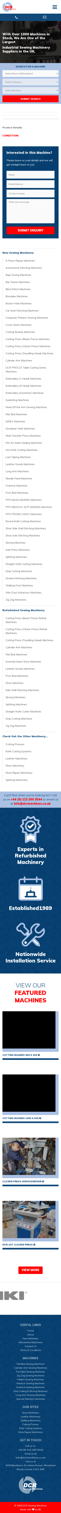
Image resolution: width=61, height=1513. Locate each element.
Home (30, 1330)
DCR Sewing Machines (35, 1505)
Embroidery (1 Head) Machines (23, 378)
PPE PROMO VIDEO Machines (24, 514)
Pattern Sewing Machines (30, 1379)
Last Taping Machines (18, 457)
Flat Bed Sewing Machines (31, 1363)
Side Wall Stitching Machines (22, 690)
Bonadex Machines (17, 296)
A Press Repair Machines (20, 260)
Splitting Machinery (17, 779)
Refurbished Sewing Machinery (23, 610)
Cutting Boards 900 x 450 (20, 1055)
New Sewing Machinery (18, 252)
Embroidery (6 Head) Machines (23, 385)
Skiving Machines (16, 542)
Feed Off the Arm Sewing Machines (26, 407)
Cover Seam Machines (19, 324)
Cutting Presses (15, 744)
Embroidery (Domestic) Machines (25, 392)
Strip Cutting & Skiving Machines (30, 1391)
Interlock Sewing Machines (31, 1383)
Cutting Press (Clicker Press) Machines (28, 346)
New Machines (30, 1338)
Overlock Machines (16, 485)
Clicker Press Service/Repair (22, 1181)
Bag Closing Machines (18, 274)
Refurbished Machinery (31, 1342)
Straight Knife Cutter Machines (23, 711)
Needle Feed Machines (19, 478)
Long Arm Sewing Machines (30, 1395)
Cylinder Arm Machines (19, 360)
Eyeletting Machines (17, 400)
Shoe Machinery (15, 765)
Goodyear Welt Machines (20, 428)
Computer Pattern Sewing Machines (27, 317)
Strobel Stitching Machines (21, 578)
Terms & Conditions (30, 1350)
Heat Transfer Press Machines (23, 435)
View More (30, 1270)
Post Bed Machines (17, 492)
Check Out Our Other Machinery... (25, 736)
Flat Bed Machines (16, 414)
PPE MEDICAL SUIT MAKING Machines (29, 507)
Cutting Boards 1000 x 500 (20, 1118)
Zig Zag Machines (16, 599)
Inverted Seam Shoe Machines (23, 661)
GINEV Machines (15, 421)
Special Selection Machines (30, 1398)
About (30, 1334)
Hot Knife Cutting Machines (22, 450)
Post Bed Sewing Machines (30, 1371)
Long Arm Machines (17, 471)
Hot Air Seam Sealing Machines (24, 442)
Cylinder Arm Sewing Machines (30, 1367)
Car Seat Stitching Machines (22, 310)
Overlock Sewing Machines (30, 1387)
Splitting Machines (16, 556)
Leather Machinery (16, 758)
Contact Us (30, 1346)
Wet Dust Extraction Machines (23, 592)
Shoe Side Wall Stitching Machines (26, 528)
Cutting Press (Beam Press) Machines (28, 339)
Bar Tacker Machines (18, 282)
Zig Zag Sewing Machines (30, 1375)
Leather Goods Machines (20, 464)
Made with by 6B (30, 1509)
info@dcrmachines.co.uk (32, 803)
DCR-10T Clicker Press (17, 1244)
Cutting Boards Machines (20, 332)
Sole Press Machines (18, 549)
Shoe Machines (14, 683)
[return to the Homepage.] (30, 1485)
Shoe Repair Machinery (19, 772)
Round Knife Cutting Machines (23, 521)
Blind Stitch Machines (18, 289)
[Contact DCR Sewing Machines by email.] (44, 17)
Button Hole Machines (19, 303)
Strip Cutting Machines (19, 571)
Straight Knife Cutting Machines (24, 564)
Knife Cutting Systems (18, 751)
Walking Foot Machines (19, 585)
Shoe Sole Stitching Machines (23, 535)
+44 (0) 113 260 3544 (26, 799)
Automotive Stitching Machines (24, 267)
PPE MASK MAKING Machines (24, 499)
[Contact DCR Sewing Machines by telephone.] (16, 17)
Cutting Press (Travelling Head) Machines (29, 353)
